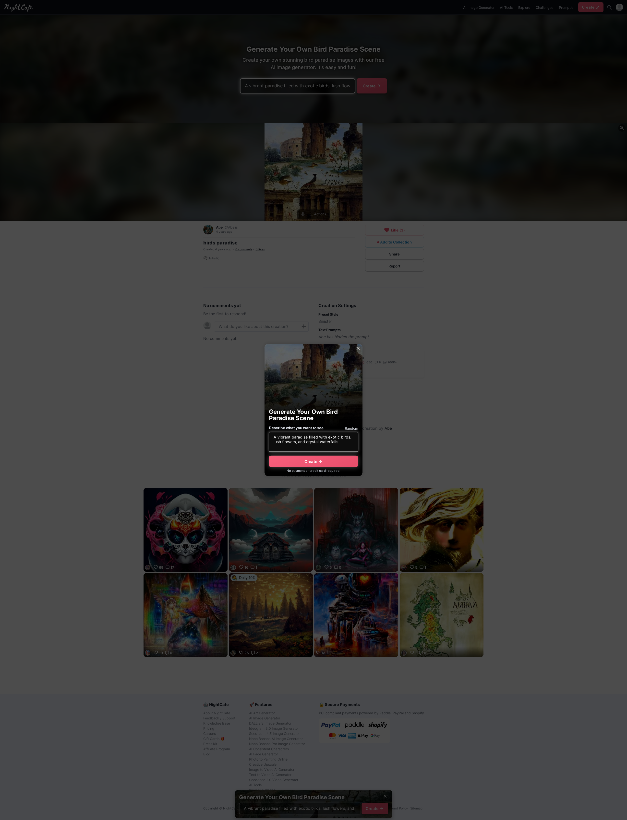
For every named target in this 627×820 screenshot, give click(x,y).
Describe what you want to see (296, 428)
